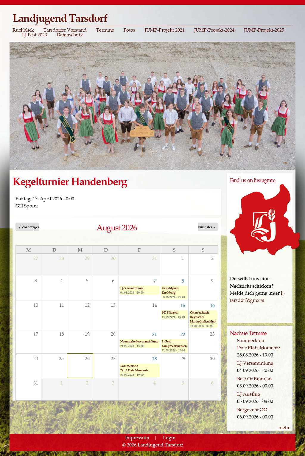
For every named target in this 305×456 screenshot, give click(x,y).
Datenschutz (70, 34)
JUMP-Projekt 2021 (165, 29)
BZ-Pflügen (170, 312)
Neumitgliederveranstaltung (139, 341)
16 (212, 305)
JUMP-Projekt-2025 (264, 29)
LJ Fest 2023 (34, 34)
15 (182, 305)
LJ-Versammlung (132, 288)
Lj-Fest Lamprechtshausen (174, 343)
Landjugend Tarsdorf (60, 17)
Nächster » (206, 226)
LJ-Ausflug (248, 393)
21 (154, 334)
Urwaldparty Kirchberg (170, 290)
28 (154, 358)
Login (169, 437)
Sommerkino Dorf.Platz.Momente (134, 368)
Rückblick (23, 29)
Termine (105, 29)
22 (182, 334)
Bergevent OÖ (252, 409)
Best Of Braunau (254, 378)
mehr (284, 427)
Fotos (129, 29)
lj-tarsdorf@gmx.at (257, 296)
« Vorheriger (28, 226)
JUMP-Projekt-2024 (214, 29)
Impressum (137, 437)
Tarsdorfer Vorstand (65, 29)
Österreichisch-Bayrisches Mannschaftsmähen (203, 316)
